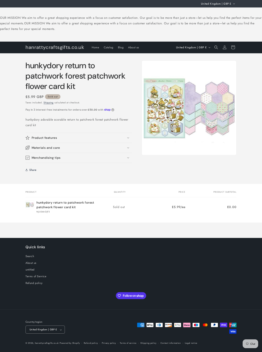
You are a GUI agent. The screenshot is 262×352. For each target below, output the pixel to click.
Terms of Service (36, 276)
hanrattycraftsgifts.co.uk (47, 343)
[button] (216, 47)
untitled (30, 269)
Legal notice (191, 343)
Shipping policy (148, 343)
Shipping (49, 102)
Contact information (171, 343)
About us (31, 263)
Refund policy (34, 283)
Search (30, 256)
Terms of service (128, 343)
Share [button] (32, 170)
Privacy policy (109, 343)
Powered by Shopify (70, 343)
